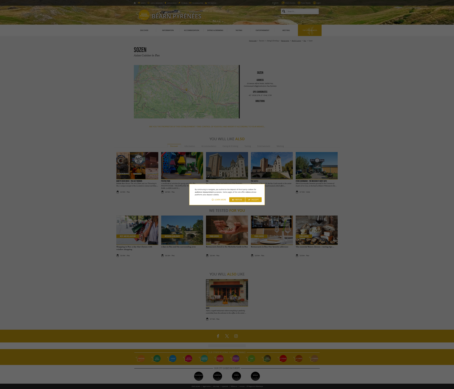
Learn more (220, 199)
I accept (255, 199)
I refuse (238, 199)
